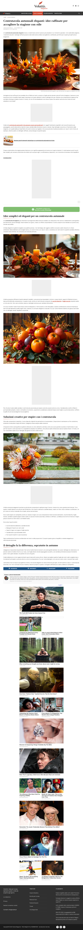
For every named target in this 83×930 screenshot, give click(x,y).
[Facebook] (73, 6)
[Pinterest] (76, 6)
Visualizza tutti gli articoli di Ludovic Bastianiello (21, 581)
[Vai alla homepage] (7, 13)
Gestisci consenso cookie (10, 905)
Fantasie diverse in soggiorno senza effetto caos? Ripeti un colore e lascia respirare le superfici (68, 900)
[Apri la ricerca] (79, 13)
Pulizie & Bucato (34, 903)
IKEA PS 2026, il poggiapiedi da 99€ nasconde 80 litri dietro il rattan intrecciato (67, 913)
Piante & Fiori (33, 899)
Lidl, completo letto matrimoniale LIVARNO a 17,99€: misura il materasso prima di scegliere (67, 907)
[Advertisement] (41, 113)
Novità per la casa (34, 896)
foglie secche (66, 301)
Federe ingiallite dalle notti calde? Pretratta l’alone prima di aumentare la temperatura (67, 893)
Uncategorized (34, 909)
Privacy (5, 901)
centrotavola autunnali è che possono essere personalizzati (26, 125)
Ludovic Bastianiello (8, 27)
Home (5, 17)
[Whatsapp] (78, 6)
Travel (31, 906)
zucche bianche (56, 301)
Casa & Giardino (11, 17)
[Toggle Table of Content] (78, 202)
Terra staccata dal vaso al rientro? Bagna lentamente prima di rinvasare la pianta (67, 918)
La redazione (6, 897)
